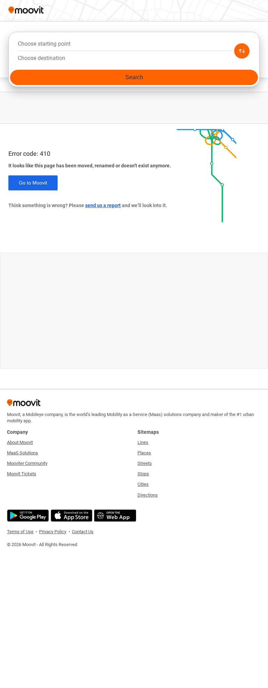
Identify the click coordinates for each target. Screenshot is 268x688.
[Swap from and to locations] (242, 51)
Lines (142, 442)
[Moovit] (26, 10)
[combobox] (134, 45)
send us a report (103, 205)
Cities (143, 484)
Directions (147, 495)
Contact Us (83, 531)
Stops (143, 473)
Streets (144, 463)
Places (144, 452)
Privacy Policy (52, 531)
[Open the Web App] (114, 515)
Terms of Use (20, 531)
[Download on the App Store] (71, 515)
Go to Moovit (33, 183)
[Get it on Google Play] (27, 515)
